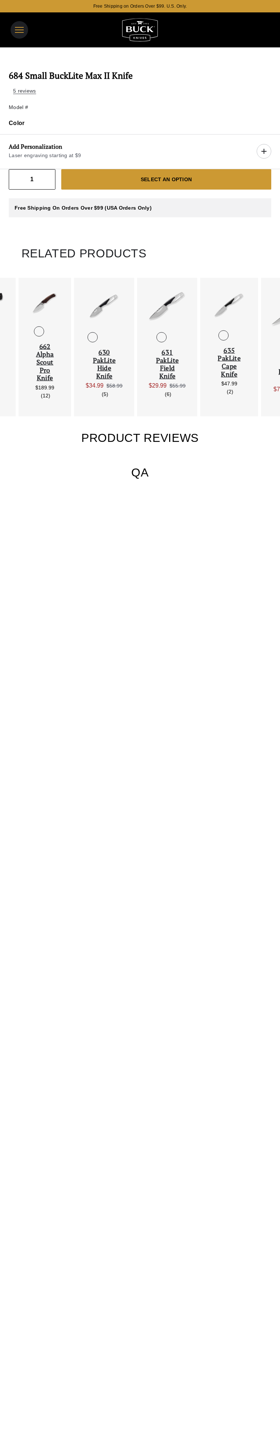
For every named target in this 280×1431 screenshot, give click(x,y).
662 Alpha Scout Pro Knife (45, 362)
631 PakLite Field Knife (167, 364)
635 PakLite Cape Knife (229, 362)
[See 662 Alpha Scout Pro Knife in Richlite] (50, 331)
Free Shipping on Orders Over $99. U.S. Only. (140, 6)
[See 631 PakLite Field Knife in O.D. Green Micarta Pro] (173, 337)
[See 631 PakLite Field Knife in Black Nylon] (161, 337)
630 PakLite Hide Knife (104, 364)
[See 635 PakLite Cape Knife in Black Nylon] (223, 335)
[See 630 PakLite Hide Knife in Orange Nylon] (104, 337)
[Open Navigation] (19, 30)
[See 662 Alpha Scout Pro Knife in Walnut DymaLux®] (39, 331)
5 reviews (24, 91)
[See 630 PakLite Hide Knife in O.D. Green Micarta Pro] (116, 337)
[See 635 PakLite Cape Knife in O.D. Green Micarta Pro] (235, 335)
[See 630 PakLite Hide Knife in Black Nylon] (92, 337)
